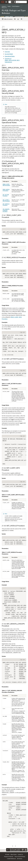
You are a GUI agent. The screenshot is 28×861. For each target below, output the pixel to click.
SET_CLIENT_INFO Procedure (6, 200)
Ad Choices (19, 858)
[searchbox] (21, 2)
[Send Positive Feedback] (25, 849)
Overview (7, 51)
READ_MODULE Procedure (6, 190)
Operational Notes (10, 56)
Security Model (9, 54)
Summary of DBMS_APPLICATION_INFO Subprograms (12, 60)
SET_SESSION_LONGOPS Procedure (6, 210)
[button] (6, 2)
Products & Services (8, 856)
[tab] (11, 229)
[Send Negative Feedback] (22, 849)
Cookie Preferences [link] (11, 858)
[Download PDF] (18, 19)
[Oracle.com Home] (2, 1)
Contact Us (20, 854)
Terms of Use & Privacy (19, 856)
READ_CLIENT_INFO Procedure (6, 184)
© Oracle (7, 854)
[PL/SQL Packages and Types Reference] (14, 19)
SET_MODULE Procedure (6, 204)
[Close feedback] (7, 849)
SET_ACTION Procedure (6, 195)
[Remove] (14, 2)
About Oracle (14, 854)
